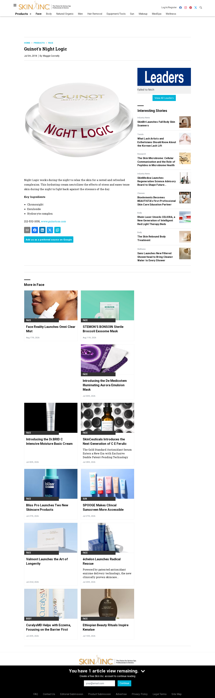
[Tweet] (50, 230)
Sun (85, 498)
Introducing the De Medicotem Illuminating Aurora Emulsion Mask (105, 385)
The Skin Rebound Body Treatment (151, 238)
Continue (124, 683)
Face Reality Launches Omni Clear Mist (50, 329)
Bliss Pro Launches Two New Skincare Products (47, 507)
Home (27, 43)
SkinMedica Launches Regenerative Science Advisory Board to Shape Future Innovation (156, 181)
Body (139, 213)
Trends (140, 134)
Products (39, 43)
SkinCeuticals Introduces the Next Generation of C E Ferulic (105, 441)
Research (141, 154)
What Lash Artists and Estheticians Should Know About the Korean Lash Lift (156, 142)
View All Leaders (164, 98)
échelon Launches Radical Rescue (102, 561)
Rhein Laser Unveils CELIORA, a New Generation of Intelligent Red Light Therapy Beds (156, 221)
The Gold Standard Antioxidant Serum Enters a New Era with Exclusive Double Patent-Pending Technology (107, 453)
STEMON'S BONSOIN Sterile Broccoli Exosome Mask (103, 329)
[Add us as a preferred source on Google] (57, 230)
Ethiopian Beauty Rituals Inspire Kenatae (105, 627)
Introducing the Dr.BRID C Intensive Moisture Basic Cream (49, 441)
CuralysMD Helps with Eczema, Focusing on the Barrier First (48, 627)
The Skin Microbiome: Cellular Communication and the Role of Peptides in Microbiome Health (156, 162)
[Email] (27, 230)
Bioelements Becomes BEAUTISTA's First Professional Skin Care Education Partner (156, 201)
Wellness (141, 249)
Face (50, 43)
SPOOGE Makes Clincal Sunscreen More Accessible (103, 507)
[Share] (35, 230)
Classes (141, 193)
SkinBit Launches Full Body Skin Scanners (156, 123)
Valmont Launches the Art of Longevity (47, 561)
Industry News (143, 118)
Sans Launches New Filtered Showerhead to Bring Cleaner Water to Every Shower (155, 257)
